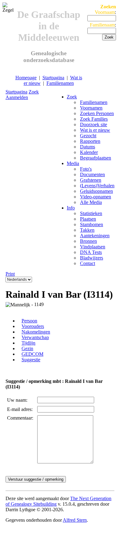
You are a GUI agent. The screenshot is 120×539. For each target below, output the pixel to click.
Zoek (34, 91)
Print (10, 273)
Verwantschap (35, 337)
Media (73, 163)
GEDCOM (32, 354)
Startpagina (53, 77)
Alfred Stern (75, 520)
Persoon (29, 320)
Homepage (26, 77)
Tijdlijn (28, 343)
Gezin (27, 348)
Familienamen (60, 83)
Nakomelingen (36, 331)
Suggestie (31, 359)
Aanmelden (17, 97)
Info (71, 207)
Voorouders (33, 326)
